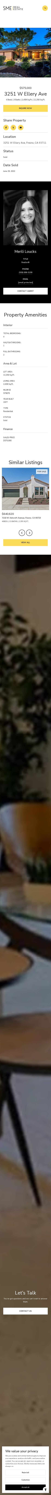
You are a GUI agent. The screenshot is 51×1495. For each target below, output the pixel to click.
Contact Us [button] (25, 1311)
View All (25, 542)
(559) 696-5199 (25, 272)
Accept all (26, 1487)
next (29, 533)
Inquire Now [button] (25, 108)
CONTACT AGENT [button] (25, 291)
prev (22, 533)
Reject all (25, 1472)
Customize (25, 1480)
